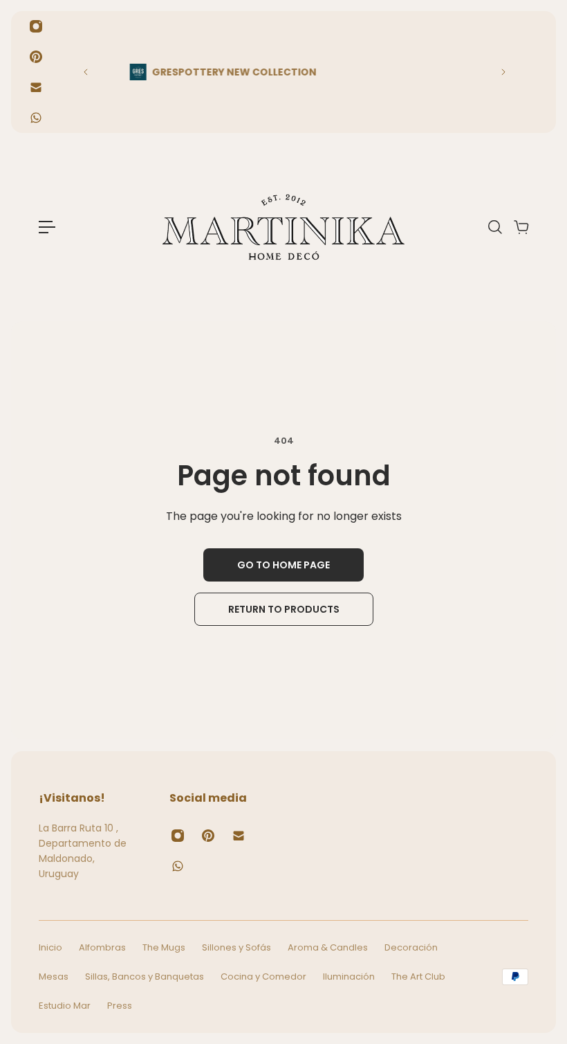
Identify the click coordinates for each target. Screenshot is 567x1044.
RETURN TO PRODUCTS (284, 609)
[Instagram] (36, 26)
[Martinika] (283, 227)
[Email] (36, 87)
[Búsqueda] (494, 227)
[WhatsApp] (36, 117)
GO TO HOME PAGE (283, 565)
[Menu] (47, 227)
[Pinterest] (36, 57)
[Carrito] (521, 227)
